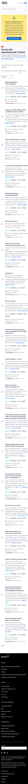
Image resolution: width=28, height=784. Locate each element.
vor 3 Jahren (23, 294)
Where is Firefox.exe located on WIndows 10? (12, 386)
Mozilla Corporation (17, 756)
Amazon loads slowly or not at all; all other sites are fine (13, 532)
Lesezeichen (15, 290)
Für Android (4, 691)
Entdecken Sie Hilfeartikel (8, 677)
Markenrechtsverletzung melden (10, 666)
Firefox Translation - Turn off (13, 359)
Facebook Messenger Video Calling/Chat (11, 83)
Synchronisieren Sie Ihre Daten (10, 734)
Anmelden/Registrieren (8, 725)
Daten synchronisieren (18, 319)
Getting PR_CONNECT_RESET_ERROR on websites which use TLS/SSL (15, 110)
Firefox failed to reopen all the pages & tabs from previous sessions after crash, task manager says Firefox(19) (15, 416)
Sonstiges (14, 99)
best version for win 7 (11, 221)
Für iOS (3, 694)
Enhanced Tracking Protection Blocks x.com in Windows (13, 619)
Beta (2, 708)
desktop (4, 67)
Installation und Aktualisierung (20, 233)
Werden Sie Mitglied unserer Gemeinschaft (13, 674)
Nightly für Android (6, 717)
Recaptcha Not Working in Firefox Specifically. (12, 194)
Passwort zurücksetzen (8, 731)
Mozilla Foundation (6, 759)
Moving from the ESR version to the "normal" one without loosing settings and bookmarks (14, 588)
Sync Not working (10, 301)
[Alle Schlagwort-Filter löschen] (9, 67)
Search (19, 3)
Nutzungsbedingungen (7, 773)
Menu (22, 3)
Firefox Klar (4, 697)
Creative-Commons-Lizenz (8, 767)
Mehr (24, 71)
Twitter (3, 672)
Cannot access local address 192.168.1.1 (16, 165)
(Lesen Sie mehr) (20, 93)
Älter (2, 645)
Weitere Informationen (14, 38)
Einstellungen (15, 375)
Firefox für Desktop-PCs (8, 689)
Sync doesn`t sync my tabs (12, 505)
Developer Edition (6, 706)
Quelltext (4, 669)
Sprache (3, 745)
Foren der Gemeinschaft (9, 9)
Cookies (3, 779)
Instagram (7, 752)
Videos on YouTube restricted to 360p (16, 559)
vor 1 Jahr (23, 103)
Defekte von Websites (17, 129)
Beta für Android (6, 711)
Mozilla (5, 657)
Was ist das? (5, 728)
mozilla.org (4, 771)
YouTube (4, 752)
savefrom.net (9, 273)
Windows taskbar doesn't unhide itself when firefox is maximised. (14, 445)
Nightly (3, 714)
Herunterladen (5, 686)
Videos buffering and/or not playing (15, 139)
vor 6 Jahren (23, 408)
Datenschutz (5, 776)
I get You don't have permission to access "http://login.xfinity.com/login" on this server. (16, 331)
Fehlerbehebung (16, 155)
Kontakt (3, 781)
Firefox (8, 99)
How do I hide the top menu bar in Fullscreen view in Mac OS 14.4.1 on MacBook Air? (13, 475)
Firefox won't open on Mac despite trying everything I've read (15, 244)
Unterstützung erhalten (8, 736)
